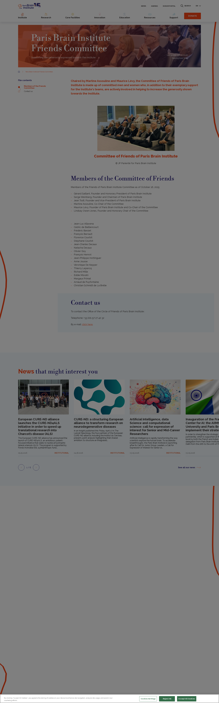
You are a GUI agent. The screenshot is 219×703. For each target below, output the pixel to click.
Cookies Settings (148, 699)
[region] (109, 698)
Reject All (167, 699)
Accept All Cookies (186, 699)
